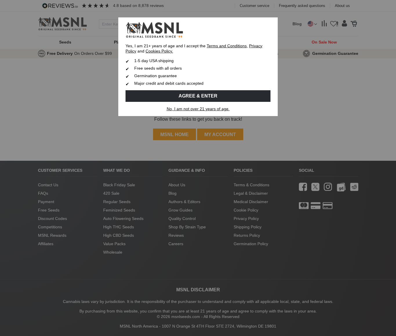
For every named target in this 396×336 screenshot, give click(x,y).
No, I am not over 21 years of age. (198, 109)
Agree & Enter (198, 95)
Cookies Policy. (159, 51)
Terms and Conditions (227, 46)
